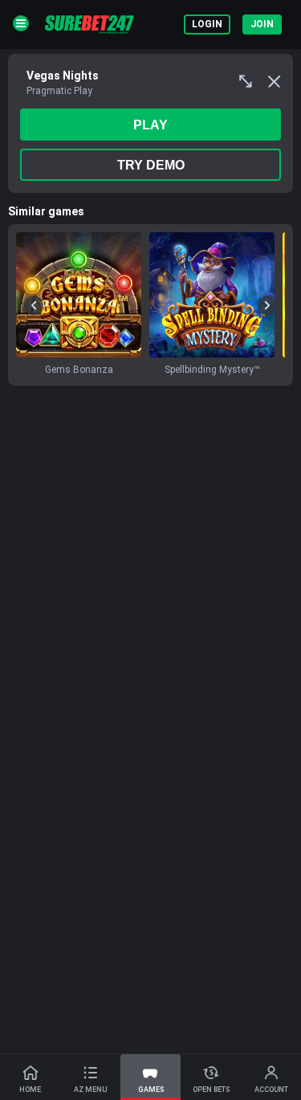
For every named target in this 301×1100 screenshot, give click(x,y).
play (150, 125)
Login (207, 24)
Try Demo (151, 165)
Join (262, 24)
